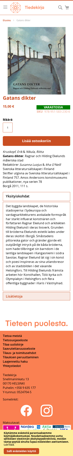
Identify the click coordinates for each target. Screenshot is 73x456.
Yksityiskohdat (17, 196)
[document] (36, 443)
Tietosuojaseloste (15, 340)
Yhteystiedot (12, 366)
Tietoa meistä (12, 336)
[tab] (36, 196)
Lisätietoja (14, 296)
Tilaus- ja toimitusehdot (19, 353)
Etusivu (7, 20)
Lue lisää (9, 444)
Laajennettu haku (15, 361)
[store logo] (27, 7)
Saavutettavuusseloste (19, 348)
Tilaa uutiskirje (13, 344)
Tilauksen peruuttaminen (21, 357)
